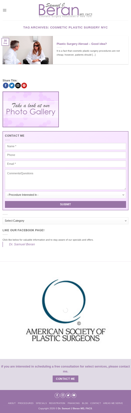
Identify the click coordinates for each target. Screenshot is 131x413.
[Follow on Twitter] (68, 395)
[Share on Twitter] (12, 85)
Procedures (26, 403)
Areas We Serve (113, 403)
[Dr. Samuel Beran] (65, 10)
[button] (5, 10)
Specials (41, 403)
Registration (57, 403)
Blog (85, 403)
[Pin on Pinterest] (24, 85)
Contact (95, 403)
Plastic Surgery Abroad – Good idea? (82, 43)
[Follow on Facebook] (57, 395)
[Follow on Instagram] (62, 395)
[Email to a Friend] (18, 85)
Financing (74, 403)
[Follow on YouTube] (73, 395)
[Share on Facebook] (6, 85)
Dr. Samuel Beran (22, 244)
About (12, 403)
